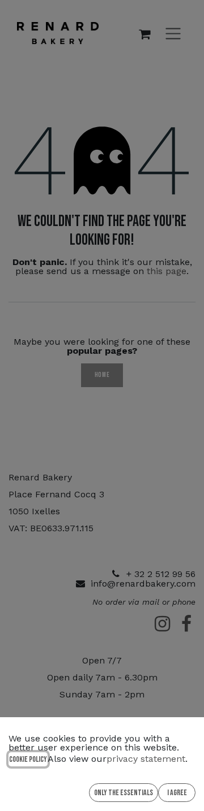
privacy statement (146, 758)
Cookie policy (28, 759)
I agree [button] (177, 792)
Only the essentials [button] (123, 792)
